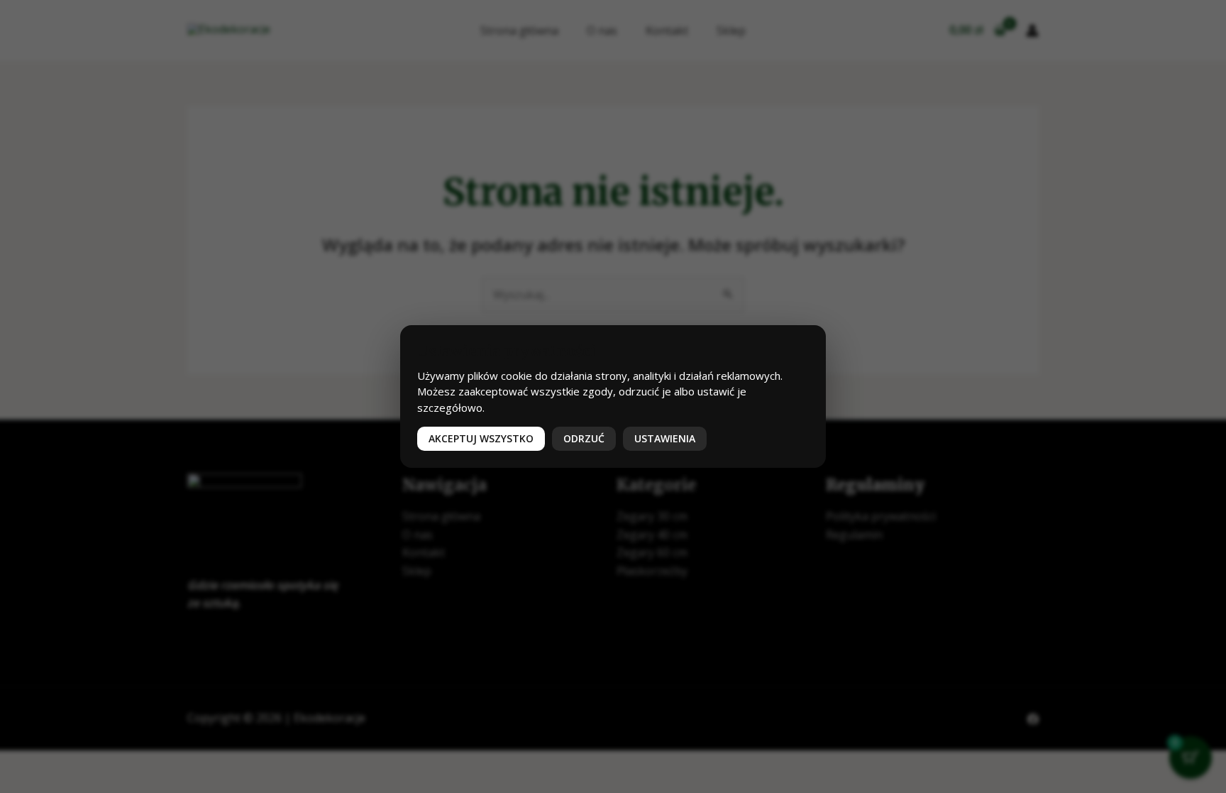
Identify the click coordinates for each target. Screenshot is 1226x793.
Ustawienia (664, 438)
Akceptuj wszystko (481, 438)
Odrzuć (583, 438)
